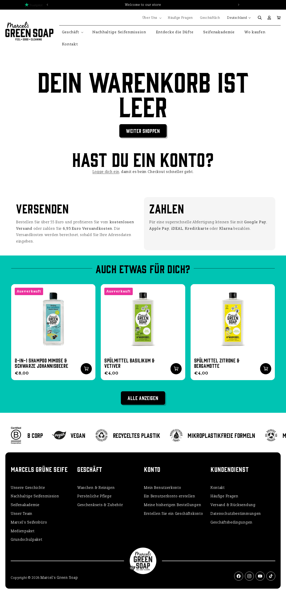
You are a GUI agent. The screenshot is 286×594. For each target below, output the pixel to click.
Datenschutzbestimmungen (235, 513)
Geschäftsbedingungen (231, 522)
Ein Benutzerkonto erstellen (169, 496)
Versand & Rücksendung (233, 505)
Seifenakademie (25, 505)
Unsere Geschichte (28, 487)
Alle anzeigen (143, 398)
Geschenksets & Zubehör (100, 505)
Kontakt (217, 487)
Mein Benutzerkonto (162, 487)
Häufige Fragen (224, 496)
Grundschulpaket (26, 539)
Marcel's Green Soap (59, 577)
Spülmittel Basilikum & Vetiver (129, 363)
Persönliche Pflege (94, 496)
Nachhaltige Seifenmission (35, 496)
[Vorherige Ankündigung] (47, 4)
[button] (152, 18)
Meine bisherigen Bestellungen (172, 505)
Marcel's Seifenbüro (29, 522)
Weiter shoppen (143, 131)
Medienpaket (23, 531)
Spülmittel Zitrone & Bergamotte (217, 363)
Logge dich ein (106, 172)
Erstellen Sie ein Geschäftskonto (173, 513)
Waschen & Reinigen (96, 487)
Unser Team (21, 513)
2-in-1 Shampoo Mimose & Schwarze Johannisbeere (41, 363)
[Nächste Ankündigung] (239, 4)
